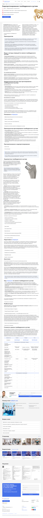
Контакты (25, 1)
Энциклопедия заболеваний (25, 501)
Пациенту (28, 1)
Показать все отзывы (15, 449)
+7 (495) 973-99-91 (34, 1)
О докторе (19, 1)
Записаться (30, 396)
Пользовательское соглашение (4, 513)
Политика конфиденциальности (10, 513)
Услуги (15, 1)
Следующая (40, 436)
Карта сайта (16, 513)
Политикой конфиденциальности (30, 394)
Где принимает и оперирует (33, 500)
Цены (22, 1)
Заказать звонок (31, 494)
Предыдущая (38, 436)
